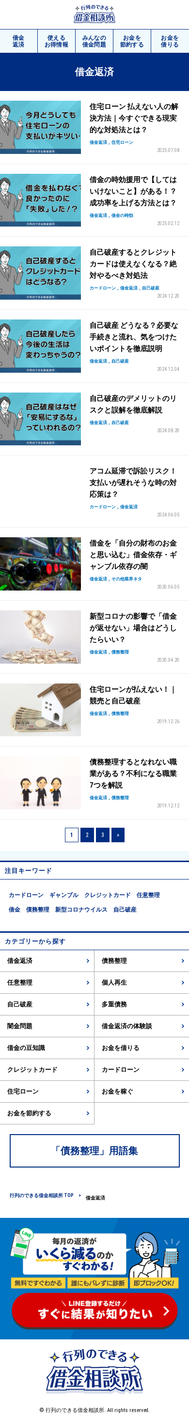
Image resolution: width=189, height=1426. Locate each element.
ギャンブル (64, 895)
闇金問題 (19, 1026)
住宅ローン (23, 1091)
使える (57, 41)
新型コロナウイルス (81, 909)
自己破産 (125, 909)
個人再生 (114, 982)
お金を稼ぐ (117, 1091)
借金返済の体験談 (127, 1026)
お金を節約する (29, 1113)
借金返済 (19, 960)
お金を (132, 41)
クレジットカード (107, 895)
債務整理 (37, 909)
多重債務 (114, 1004)
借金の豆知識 (26, 1047)
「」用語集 (94, 1150)
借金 (19, 41)
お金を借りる (121, 1047)
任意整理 (148, 895)
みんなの (94, 41)
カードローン (26, 895)
